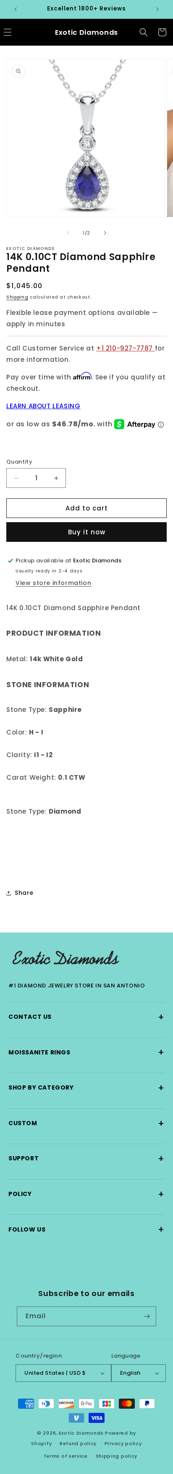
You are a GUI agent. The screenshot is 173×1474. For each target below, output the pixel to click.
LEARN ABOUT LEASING (43, 406)
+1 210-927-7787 (125, 348)
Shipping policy (117, 1456)
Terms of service (66, 1456)
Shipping (17, 297)
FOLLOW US (86, 1229)
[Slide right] (105, 233)
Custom (86, 1123)
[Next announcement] (157, 9)
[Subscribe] (146, 1316)
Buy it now (86, 532)
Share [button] (24, 893)
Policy (86, 1194)
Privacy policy (123, 1443)
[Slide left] (68, 233)
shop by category (86, 1087)
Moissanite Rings (86, 1052)
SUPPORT (86, 1158)
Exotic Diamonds (81, 1433)
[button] (143, 32)
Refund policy (78, 1443)
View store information (53, 583)
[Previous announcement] (15, 9)
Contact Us (86, 1016)
